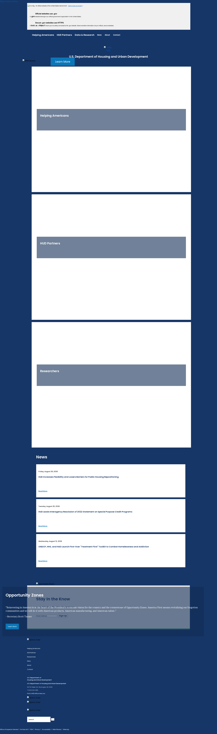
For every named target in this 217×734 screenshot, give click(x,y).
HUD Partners (64, 35)
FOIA (31, 729)
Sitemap (66, 729)
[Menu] (29, 34)
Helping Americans (43, 35)
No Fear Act (24, 729)
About (107, 35)
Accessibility (46, 729)
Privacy (37, 729)
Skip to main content (9, 1)
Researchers (31, 657)
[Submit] (52, 719)
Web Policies (57, 729)
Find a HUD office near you (36, 693)
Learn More (62, 62)
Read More (42, 491)
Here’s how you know (74, 6)
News (99, 35)
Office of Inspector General (9, 729)
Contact (116, 35)
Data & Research (84, 35)
